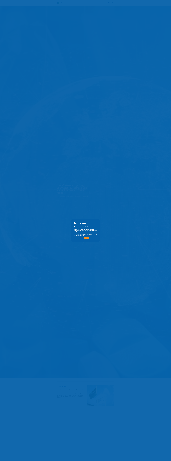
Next (86, 238)
